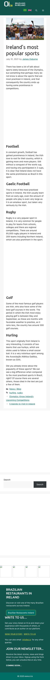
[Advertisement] (25, 118)
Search (7, 480)
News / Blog (15, 389)
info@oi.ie (26, 640)
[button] (36, 10)
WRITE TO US (30, 634)
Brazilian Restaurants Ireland (21, 613)
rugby (20, 393)
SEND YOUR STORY (14, 634)
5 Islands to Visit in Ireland (22, 404)
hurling (12, 393)
